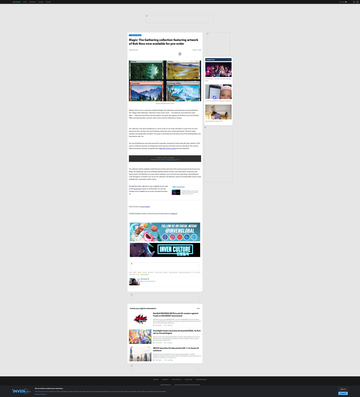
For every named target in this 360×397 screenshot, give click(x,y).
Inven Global (6, 2)
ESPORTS (134, 272)
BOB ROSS (145, 272)
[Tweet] (150, 53)
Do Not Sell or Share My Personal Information (187, 385)
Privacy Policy (188, 379)
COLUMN (40, 2)
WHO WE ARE (16, 2)
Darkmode (341, 2)
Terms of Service (176, 379)
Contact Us (165, 379)
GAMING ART (165, 272)
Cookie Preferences (170, 159)
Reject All (343, 389)
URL (180, 54)
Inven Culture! (145, 207)
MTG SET (137, 274)
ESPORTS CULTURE (158, 272)
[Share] (157, 53)
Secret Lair (137, 189)
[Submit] (165, 53)
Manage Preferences (40, 394)
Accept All (343, 393)
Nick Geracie (144, 279)
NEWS (130, 272)
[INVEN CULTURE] (165, 257)
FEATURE (48, 2)
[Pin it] (172, 53)
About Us (156, 379)
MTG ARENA (198, 272)
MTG (193, 272)
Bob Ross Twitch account (167, 148)
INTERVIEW (33, 2)
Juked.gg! (174, 213)
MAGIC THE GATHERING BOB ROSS (185, 272)
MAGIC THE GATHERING (173, 272)
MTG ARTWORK (132, 274)
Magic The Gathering (144, 274)
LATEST (25, 2)
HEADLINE (140, 272)
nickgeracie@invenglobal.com (149, 281)
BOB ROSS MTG (150, 272)
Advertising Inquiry (201, 379)
